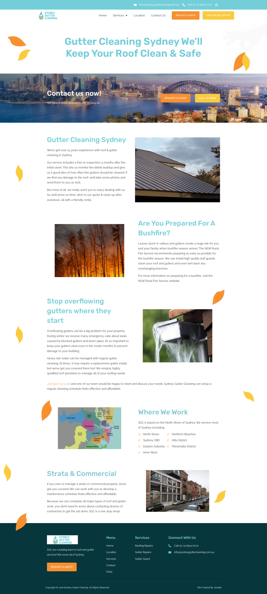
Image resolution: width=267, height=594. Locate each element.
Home (103, 15)
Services (118, 15)
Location (139, 15)
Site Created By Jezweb (209, 587)
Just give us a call (58, 383)
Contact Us (158, 15)
